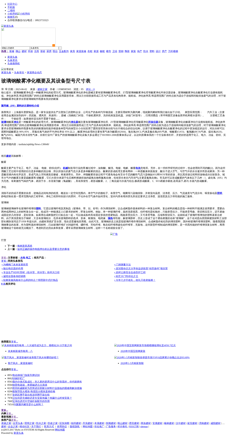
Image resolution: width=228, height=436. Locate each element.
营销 (120, 51)
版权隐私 (75, 426)
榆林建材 (169, 423)
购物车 (11, 17)
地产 (139, 51)
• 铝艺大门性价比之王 (126, 276)
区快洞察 (64, 423)
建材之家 (42, 89)
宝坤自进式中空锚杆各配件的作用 (31, 401)
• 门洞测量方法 (122, 264)
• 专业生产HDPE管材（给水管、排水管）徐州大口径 (31, 272)
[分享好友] (7, 69)
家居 (96, 51)
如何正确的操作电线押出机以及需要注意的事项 (43, 249)
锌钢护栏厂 (18, 378)
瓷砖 (42, 51)
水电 (22, 257)
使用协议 (62, 426)
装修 (11, 51)
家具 (72, 51)
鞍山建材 (122, 423)
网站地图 (88, 426)
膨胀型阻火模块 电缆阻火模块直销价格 (33, 391)
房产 (164, 51)
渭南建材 (204, 423)
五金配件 (64, 51)
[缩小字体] (6, 89)
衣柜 (89, 51)
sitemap (144, 426)
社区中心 (12, 4)
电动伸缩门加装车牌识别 (26, 375)
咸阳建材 (216, 423)
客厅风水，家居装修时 (20, 363)
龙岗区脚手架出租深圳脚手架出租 (31, 394)
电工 (28, 257)
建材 (24, 51)
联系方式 (49, 426)
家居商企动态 (34, 72)
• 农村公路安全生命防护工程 (130, 272)
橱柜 (102, 51)
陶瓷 (127, 51)
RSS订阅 (134, 426)
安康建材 (157, 423)
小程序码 (12, 13)
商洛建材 (146, 423)
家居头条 (6, 72)
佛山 (18, 51)
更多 (4, 257)
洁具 (36, 51)
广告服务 (111, 426)
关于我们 (36, 426)
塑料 (152, 51)
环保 (30, 51)
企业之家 (13, 426)
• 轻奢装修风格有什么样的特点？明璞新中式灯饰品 (30, 280)
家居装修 (81, 51)
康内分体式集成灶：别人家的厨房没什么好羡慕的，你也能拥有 (47, 381)
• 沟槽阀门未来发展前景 (15, 264)
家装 (133, 51)
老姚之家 (6, 423)
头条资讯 (19, 72)
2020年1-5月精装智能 (132, 363)
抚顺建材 (111, 423)
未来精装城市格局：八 (20, 351)
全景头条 (18, 423)
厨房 (49, 51)
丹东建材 (88, 423)
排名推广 (99, 426)
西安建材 (134, 423)
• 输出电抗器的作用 (12, 268)
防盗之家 (53, 423)
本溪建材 (99, 423)
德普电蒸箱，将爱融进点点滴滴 (29, 385)
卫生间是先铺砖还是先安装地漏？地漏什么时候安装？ (42, 398)
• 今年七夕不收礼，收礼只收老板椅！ (135, 280)
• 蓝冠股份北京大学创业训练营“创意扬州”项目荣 (141, 268)
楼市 (108, 51)
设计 (158, 51)
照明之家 (29, 423)
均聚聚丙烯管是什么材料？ (28, 404)
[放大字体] (2, 89)
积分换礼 (122, 426)
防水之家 (41, 423)
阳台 (55, 51)
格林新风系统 (24, 246)
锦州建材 (76, 423)
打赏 (3, 240)
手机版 (11, 7)
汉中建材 (181, 423)
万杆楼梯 (173, 51)
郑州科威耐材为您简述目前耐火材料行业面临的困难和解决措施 (47, 388)
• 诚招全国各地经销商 (14, 276)
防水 (145, 51)
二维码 (11, 10)
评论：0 (90, 89)
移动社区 (24, 426)
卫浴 (114, 51)
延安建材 (192, 423)
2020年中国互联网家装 (133, 351)
